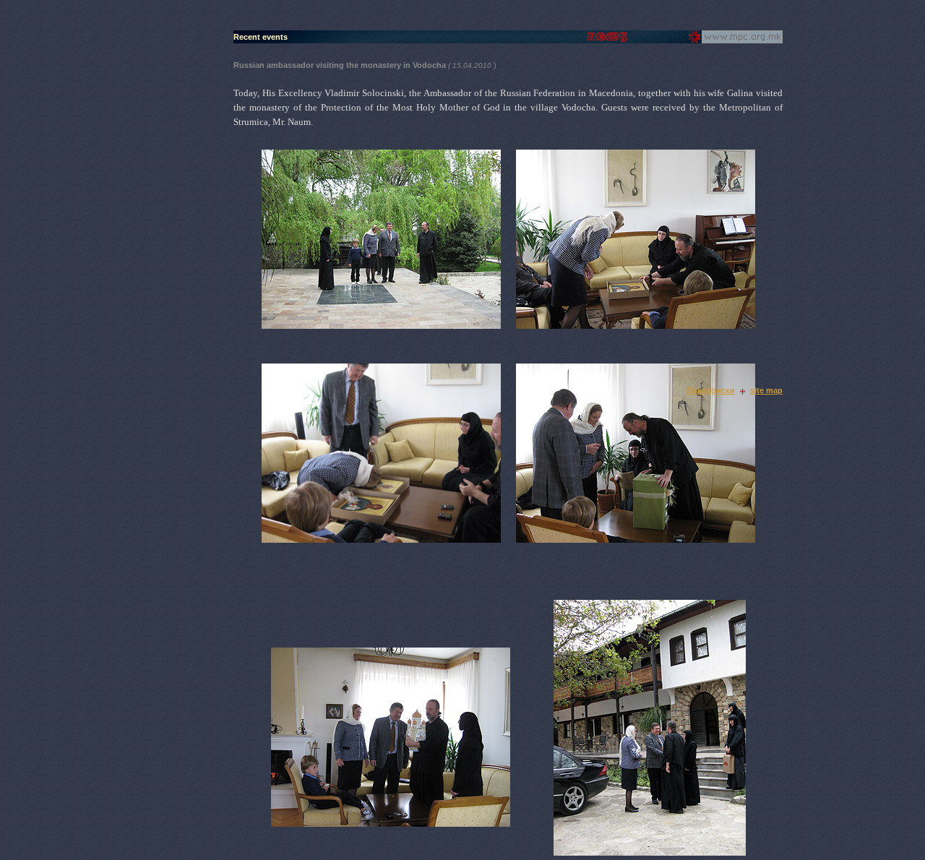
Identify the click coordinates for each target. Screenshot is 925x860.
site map (766, 390)
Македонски (711, 390)
